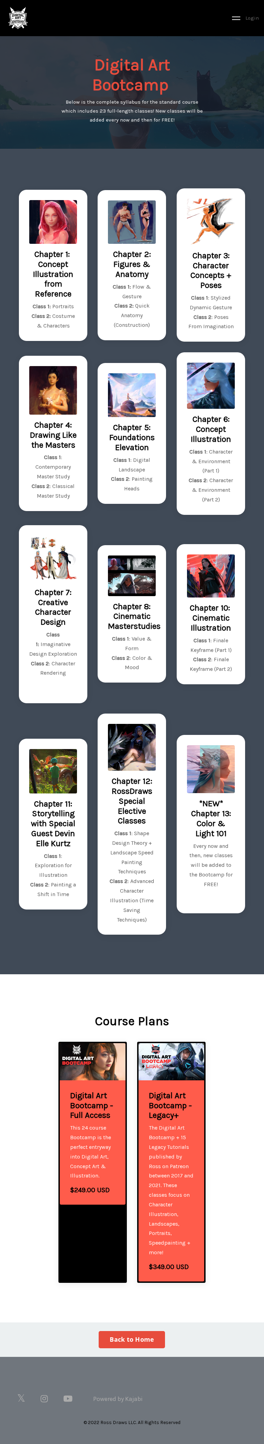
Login (252, 18)
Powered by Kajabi (118, 1399)
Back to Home (132, 1339)
